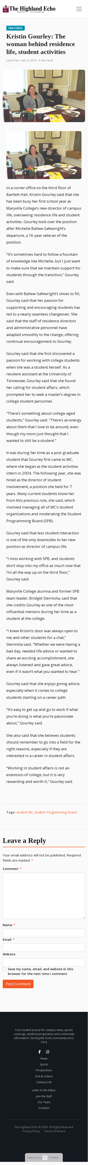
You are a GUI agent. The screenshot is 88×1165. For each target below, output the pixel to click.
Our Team (44, 1102)
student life (24, 812)
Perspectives (44, 1070)
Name (9, 925)
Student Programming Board (55, 812)
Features (16, 28)
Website (9, 954)
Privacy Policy (31, 1131)
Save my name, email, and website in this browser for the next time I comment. (40, 971)
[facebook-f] (39, 1051)
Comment (12, 869)
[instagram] (47, 1051)
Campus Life (44, 1082)
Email (9, 939)
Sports (44, 1064)
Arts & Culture (44, 1076)
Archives (43, 1108)
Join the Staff (44, 1096)
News (44, 1058)
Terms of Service (54, 1131)
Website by (43, 1157)
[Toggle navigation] (79, 9)
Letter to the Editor (44, 1090)
